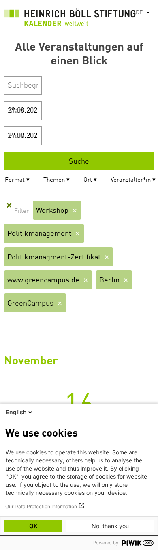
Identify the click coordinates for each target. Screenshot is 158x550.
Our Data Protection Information (41, 506)
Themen (54, 180)
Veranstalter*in (131, 180)
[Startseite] (70, 19)
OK (33, 525)
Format (15, 180)
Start (16, 111)
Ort (87, 180)
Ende (16, 136)
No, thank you (110, 525)
